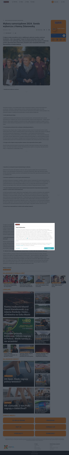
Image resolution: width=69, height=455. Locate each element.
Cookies (22, 245)
